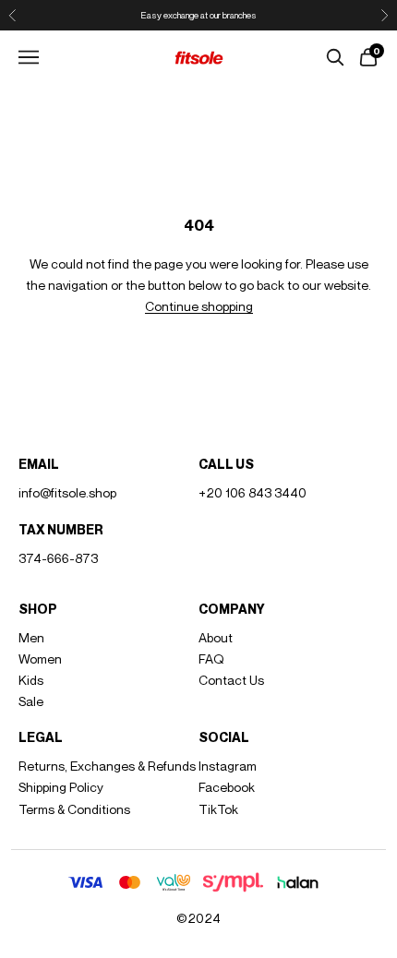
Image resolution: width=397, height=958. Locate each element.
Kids (30, 680)
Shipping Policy (60, 787)
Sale (30, 701)
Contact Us (231, 680)
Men (31, 637)
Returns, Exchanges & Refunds (107, 765)
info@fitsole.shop (67, 492)
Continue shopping (199, 306)
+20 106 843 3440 (252, 492)
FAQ (211, 658)
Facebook (226, 787)
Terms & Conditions (74, 809)
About (215, 637)
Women (40, 658)
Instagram (227, 765)
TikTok (218, 809)
